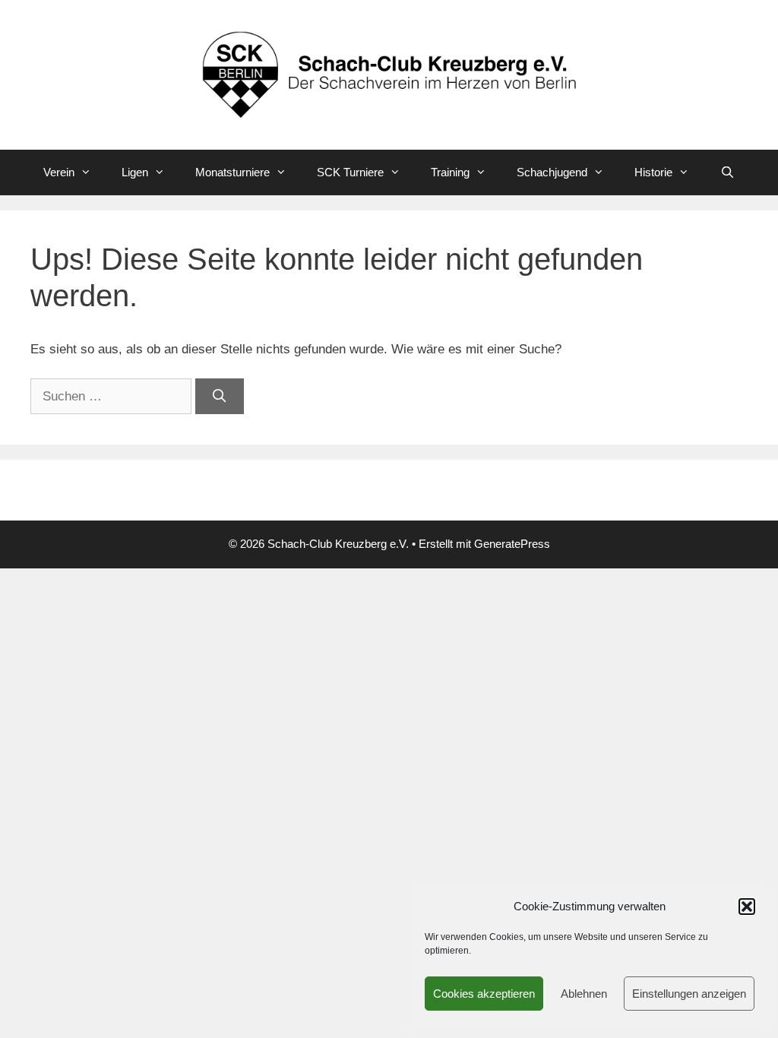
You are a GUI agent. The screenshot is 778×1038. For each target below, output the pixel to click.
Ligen (135, 172)
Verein (58, 172)
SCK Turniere (350, 172)
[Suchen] (219, 396)
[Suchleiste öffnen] (726, 172)
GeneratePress (512, 543)
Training (450, 172)
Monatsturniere (232, 172)
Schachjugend (552, 172)
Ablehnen (584, 993)
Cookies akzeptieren (484, 993)
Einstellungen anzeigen (689, 993)
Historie (653, 172)
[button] (746, 906)
